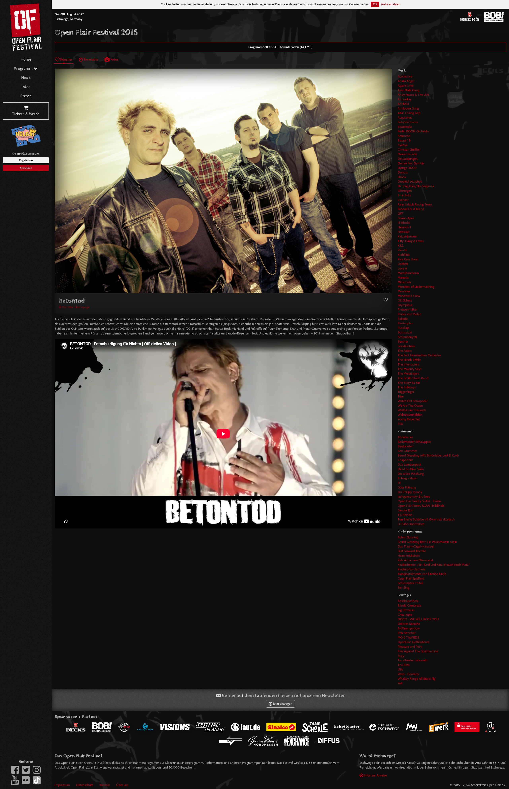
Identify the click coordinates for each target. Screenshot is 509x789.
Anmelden (26, 168)
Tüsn (401, 396)
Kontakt (105, 785)
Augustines (405, 117)
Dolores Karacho (409, 624)
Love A (402, 268)
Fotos (114, 59)
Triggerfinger (406, 392)
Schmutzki (405, 332)
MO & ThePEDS (408, 637)
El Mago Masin (407, 478)
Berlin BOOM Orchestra (413, 131)
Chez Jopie (405, 614)
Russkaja (403, 328)
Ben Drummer (407, 451)
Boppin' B (404, 140)
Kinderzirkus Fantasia (411, 569)
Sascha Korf (405, 510)
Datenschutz (84, 785)
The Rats (404, 665)
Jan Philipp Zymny (410, 492)
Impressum (62, 785)
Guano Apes (406, 218)
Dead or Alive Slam (411, 469)
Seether (403, 341)
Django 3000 (407, 168)
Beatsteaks (405, 127)
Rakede (403, 319)
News (26, 78)
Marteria (403, 277)
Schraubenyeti (407, 337)
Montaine (404, 291)
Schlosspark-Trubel (410, 583)
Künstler (65, 59)
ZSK (400, 424)
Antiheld (403, 104)
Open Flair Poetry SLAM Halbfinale (421, 506)
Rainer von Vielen (409, 314)
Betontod (404, 136)
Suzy (401, 656)
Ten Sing (403, 587)
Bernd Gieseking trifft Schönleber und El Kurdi (428, 455)
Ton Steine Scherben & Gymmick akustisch (426, 519)
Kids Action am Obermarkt (415, 560)
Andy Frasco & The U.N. (413, 95)
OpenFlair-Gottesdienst (413, 642)
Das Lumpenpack (409, 464)
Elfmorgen (405, 191)
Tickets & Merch (26, 114)
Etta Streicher (407, 633)
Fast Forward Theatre (412, 551)
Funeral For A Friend (411, 209)
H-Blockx (404, 223)
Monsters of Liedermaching (416, 287)
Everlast (403, 200)
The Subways (407, 387)
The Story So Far (409, 383)
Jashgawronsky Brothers (414, 496)
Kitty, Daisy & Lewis (411, 241)
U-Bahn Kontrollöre (411, 524)
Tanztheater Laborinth (412, 660)
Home (26, 59)
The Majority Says (410, 369)
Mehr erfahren (390, 4)
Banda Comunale (409, 605)
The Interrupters (408, 364)
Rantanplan (405, 323)
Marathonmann (408, 273)
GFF (400, 213)
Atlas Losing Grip (409, 113)
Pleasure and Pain (410, 646)
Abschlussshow (408, 601)
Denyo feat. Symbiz (411, 163)
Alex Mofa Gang (408, 90)
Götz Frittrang (407, 487)
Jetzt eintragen (282, 704)
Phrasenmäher (407, 309)
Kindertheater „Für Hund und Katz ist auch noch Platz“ (434, 565)
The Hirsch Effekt (409, 360)
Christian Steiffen (409, 149)
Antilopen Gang (408, 108)
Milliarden (404, 282)
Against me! (406, 85)
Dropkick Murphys (410, 181)
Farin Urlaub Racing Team (415, 204)
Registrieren (26, 160)
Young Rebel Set (409, 419)
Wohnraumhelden (410, 415)
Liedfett (403, 264)
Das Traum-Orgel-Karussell (416, 546)
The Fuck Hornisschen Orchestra (419, 355)
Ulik (400, 669)
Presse (26, 96)
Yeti (400, 683)
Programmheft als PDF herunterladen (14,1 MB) (280, 47)
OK (375, 4)
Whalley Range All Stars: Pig (416, 678)
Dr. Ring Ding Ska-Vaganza (416, 186)
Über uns (122, 785)
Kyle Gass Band (408, 259)
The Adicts (405, 351)
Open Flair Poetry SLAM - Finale (419, 501)
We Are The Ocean (410, 405)
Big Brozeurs (406, 610)
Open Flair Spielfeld (411, 578)
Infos (25, 87)
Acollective (405, 76)
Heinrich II (404, 227)
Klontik (402, 250)
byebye (403, 145)
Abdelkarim (405, 437)
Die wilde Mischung (411, 474)
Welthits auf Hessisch (412, 410)
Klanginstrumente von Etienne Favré (422, 574)
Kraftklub (404, 255)
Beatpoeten (405, 446)
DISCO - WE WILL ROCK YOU (418, 619)
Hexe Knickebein (409, 555)
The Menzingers (408, 373)
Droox (402, 177)
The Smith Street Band (413, 378)
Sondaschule (406, 346)
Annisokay (405, 99)
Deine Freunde (407, 154)
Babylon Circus (408, 122)
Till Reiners (405, 515)
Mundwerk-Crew (409, 296)
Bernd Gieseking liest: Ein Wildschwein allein (427, 542)
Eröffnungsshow (409, 628)
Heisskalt (404, 232)
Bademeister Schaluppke (414, 442)
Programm (24, 68)
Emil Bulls (404, 195)
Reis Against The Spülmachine (418, 651)
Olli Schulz (405, 300)
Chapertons (405, 460)
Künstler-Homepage (75, 307)
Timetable (90, 59)
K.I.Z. (401, 245)
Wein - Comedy (408, 674)
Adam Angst (406, 81)
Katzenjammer (407, 236)
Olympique (405, 305)
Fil (399, 483)
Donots (403, 172)
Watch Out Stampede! (412, 401)
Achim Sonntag (408, 537)
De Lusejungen (408, 159)
